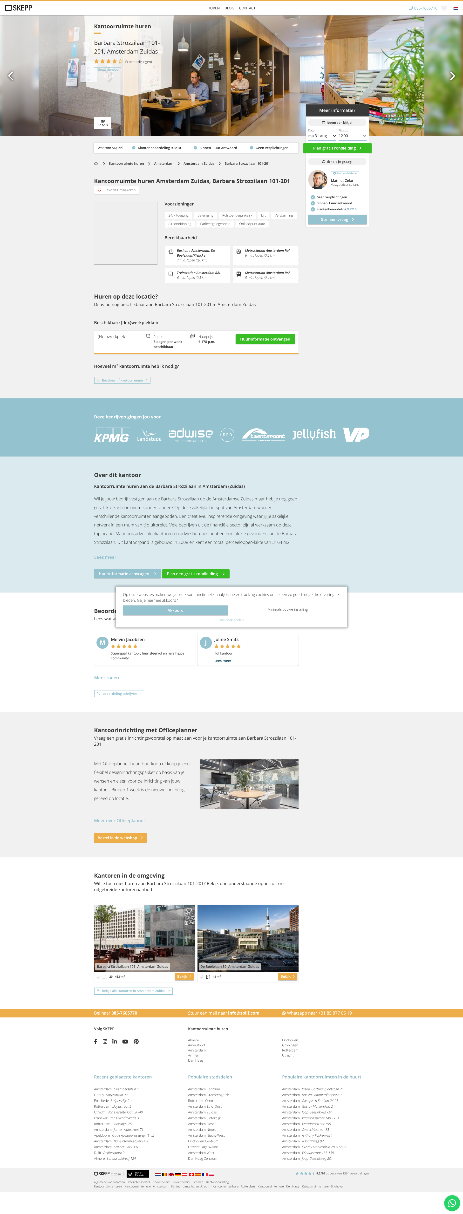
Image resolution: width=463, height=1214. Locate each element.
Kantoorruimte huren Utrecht (190, 1186)
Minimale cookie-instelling (287, 609)
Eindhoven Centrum (203, 1141)
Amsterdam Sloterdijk (204, 1118)
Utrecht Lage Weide (203, 1147)
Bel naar (115, 1013)
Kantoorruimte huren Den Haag (278, 1186)
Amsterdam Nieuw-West (206, 1135)
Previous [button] (11, 76)
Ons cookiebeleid (231, 620)
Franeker (116, 1118)
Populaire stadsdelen (210, 1077)
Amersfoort (196, 1045)
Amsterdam (163, 163)
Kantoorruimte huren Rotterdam (233, 1186)
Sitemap (198, 1182)
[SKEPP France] (205, 1174)
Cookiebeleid (161, 1182)
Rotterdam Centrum (203, 1100)
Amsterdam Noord (202, 1129)
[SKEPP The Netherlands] (158, 1174)
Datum (312, 130)
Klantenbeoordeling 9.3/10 (115, 146)
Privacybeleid (181, 1182)
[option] (231, 75)
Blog (229, 8)
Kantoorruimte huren (126, 163)
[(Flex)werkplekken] (98, 977)
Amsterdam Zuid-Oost (205, 1106)
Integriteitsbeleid (139, 1182)
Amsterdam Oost (201, 1124)
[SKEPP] (18, 8)
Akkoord (176, 610)
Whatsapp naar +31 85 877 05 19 (319, 1013)
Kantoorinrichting (217, 1182)
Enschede (113, 1100)
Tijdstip (343, 130)
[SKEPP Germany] (178, 1174)
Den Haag (195, 1060)
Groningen (290, 1045)
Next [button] (452, 76)
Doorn (111, 1095)
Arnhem (194, 1055)
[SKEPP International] (172, 1174)
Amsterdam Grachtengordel (209, 1095)
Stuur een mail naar (223, 1013)
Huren (214, 8)
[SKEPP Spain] (198, 1174)
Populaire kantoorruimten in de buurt (321, 1077)
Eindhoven (290, 1040)
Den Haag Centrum (202, 1158)
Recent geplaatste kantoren (123, 1077)
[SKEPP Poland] (212, 1174)
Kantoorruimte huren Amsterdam (146, 1186)
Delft (109, 1153)
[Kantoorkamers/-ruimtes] (104, 977)
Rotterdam (290, 1050)
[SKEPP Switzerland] (192, 1174)
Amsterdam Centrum (204, 1089)
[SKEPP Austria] (185, 1174)
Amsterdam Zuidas (199, 163)
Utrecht (288, 1055)
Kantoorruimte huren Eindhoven (323, 1186)
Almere (193, 1040)
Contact (247, 8)
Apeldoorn (124, 1135)
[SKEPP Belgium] (165, 1174)
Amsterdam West (201, 1153)
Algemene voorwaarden (109, 1182)
